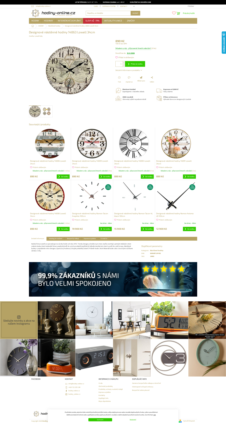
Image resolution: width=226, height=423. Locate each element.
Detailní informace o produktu (127, 70)
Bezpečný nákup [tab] (73, 238)
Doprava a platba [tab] (90, 238)
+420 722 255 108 (74, 387)
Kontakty (123, 6)
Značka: (36, 36)
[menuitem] (35, 21)
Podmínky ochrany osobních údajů (111, 389)
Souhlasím (100, 420)
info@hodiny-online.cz (76, 384)
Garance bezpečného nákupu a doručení (146, 383)
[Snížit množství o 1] (124, 65)
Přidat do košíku (137, 64)
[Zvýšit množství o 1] (124, 62)
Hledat (135, 13)
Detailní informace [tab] (37, 238)
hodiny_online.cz (74, 394)
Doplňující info (103, 398)
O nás (96, 6)
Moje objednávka (105, 401)
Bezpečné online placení (140, 390)
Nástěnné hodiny (156, 250)
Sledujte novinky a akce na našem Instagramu (19, 322)
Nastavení (133, 420)
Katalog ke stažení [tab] (55, 238)
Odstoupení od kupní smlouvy (142, 387)
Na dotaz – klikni (106, 223)
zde (154, 415)
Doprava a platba (109, 6)
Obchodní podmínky (106, 386)
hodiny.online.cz (74, 391)
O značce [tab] (104, 238)
